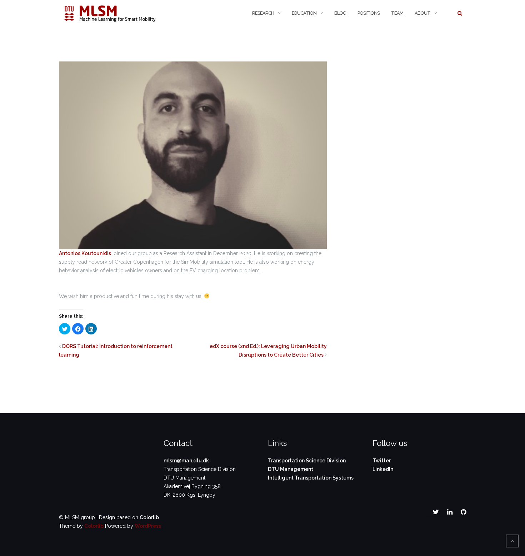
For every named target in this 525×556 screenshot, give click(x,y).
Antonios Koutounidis (85, 253)
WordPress (148, 526)
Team (397, 13)
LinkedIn (382, 469)
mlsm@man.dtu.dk (186, 460)
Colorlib (149, 517)
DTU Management (290, 469)
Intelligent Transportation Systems (311, 478)
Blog (340, 13)
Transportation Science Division (307, 460)
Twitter (381, 460)
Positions (369, 13)
